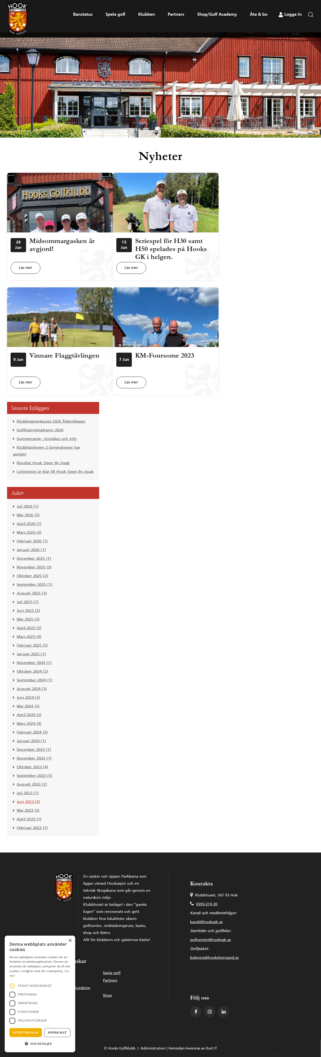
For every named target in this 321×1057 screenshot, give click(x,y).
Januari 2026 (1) (31, 550)
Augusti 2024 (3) (32, 689)
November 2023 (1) (34, 758)
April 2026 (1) (29, 524)
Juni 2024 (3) (28, 698)
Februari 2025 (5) (32, 646)
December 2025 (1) (34, 559)
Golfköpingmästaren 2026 (40, 430)
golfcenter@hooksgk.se (210, 940)
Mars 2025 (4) (29, 637)
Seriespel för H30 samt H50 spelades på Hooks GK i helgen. (171, 249)
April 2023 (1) (29, 819)
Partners (110, 981)
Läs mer (25, 268)
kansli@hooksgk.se (206, 922)
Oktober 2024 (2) (32, 672)
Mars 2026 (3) (29, 533)
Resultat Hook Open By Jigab (43, 463)
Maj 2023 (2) (28, 811)
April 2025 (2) (29, 628)
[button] (39, 1044)
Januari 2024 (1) (31, 741)
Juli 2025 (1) (28, 602)
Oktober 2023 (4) (32, 767)
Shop (107, 996)
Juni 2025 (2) (28, 611)
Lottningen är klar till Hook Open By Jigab (55, 472)
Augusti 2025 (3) (32, 593)
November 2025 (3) (34, 567)
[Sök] (311, 27)
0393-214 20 (206, 904)
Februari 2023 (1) (32, 828)
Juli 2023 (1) (28, 793)
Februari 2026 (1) (32, 541)
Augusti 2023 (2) (32, 785)
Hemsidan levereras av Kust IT (192, 1048)
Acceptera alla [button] (25, 1032)
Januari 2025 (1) (31, 654)
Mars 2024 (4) (29, 724)
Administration (153, 1048)
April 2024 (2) (29, 715)
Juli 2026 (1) (28, 507)
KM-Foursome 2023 (164, 355)
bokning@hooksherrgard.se (214, 958)
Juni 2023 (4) (28, 802)
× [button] (70, 940)
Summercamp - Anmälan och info (47, 439)
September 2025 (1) (34, 585)
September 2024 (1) (34, 680)
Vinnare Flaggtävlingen (64, 355)
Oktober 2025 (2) (32, 576)
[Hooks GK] (17, 18)
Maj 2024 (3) (28, 706)
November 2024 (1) (34, 663)
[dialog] (40, 994)
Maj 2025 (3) (28, 619)
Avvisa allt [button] (57, 1032)
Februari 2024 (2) (32, 732)
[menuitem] (311, 27)
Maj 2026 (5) (28, 515)
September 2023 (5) (34, 776)
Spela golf (112, 973)
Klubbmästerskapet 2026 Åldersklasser (51, 422)
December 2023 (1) (34, 750)
